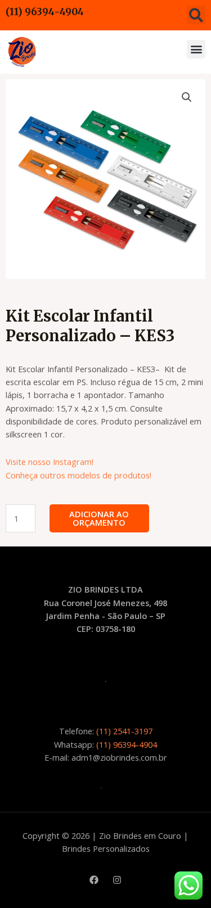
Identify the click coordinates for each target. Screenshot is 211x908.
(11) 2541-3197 (124, 731)
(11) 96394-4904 (45, 12)
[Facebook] (93, 879)
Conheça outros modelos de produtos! (78, 475)
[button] (196, 15)
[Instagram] (117, 879)
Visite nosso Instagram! (49, 461)
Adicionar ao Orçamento (99, 518)
